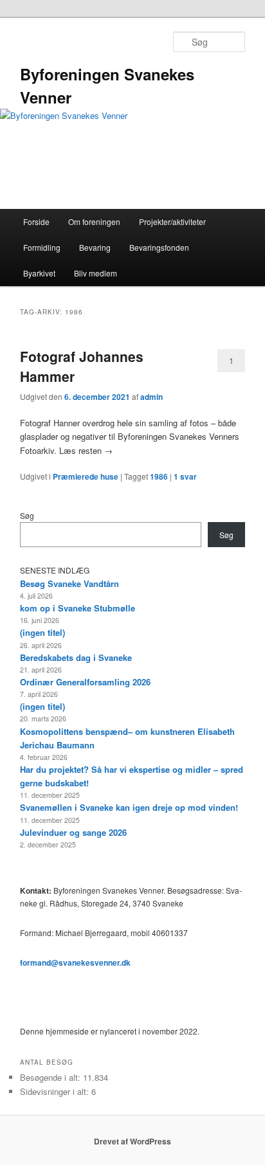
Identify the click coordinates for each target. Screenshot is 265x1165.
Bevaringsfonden (159, 247)
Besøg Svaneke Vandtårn (69, 583)
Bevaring (95, 247)
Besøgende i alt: (51, 1077)
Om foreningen (94, 221)
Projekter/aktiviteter (172, 221)
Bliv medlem (95, 272)
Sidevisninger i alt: (55, 1091)
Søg (27, 515)
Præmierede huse (85, 476)
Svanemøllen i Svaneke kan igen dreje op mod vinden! (129, 807)
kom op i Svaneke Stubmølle (77, 608)
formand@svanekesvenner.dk (75, 962)
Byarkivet (39, 272)
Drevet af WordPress (132, 1141)
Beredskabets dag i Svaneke (76, 657)
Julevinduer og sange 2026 (73, 832)
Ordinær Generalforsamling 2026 (85, 682)
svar (185, 476)
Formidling (41, 247)
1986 (159, 476)
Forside (36, 221)
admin (151, 396)
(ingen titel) (42, 632)
